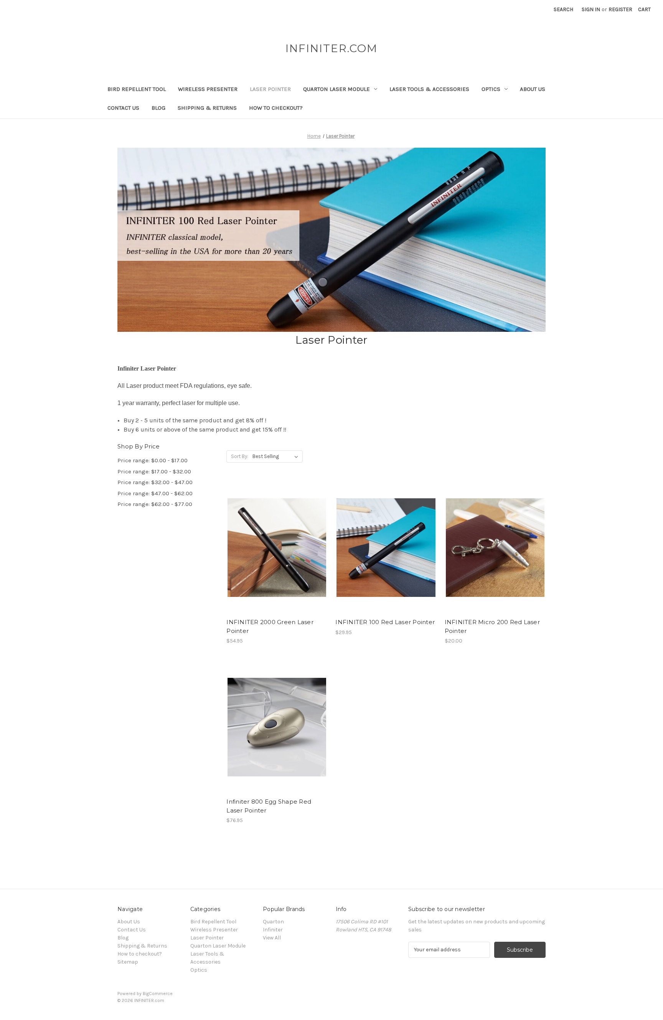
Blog (158, 107)
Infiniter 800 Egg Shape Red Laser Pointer (268, 806)
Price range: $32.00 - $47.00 (155, 482)
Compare (274, 548)
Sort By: (239, 456)
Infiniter (273, 929)
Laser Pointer (270, 89)
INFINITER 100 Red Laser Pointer (385, 622)
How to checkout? (276, 107)
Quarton (273, 921)
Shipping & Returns (207, 107)
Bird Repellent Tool (136, 89)
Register (620, 9)
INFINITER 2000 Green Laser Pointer (269, 626)
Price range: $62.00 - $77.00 (154, 504)
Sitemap (127, 962)
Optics (491, 89)
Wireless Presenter (207, 89)
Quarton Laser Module (336, 89)
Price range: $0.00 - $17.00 (152, 460)
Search (563, 9)
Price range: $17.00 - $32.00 (154, 471)
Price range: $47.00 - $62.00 (155, 493)
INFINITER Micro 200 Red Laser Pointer (492, 626)
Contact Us (123, 107)
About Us (532, 89)
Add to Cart (276, 561)
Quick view (275, 534)
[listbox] (276, 456)
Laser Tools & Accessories (429, 89)
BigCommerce (158, 993)
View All (272, 937)
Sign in (591, 9)
